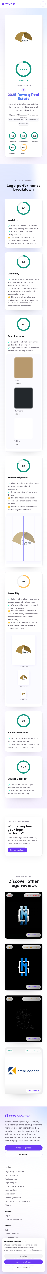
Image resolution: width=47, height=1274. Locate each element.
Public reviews (11, 1179)
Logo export (10, 1194)
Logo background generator (17, 1201)
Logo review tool (12, 1175)
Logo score (23, 80)
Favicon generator (13, 1197)
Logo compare (11, 1183)
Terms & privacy (11, 1234)
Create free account (13, 1219)
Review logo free (23, 1148)
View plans (23, 1154)
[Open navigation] (43, 4)
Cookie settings (11, 1237)
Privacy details (23, 1268)
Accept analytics (24, 1262)
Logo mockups (11, 1190)
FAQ (6, 1230)
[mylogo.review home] (10, 4)
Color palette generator (15, 1186)
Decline (23, 1256)
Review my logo (17, 850)
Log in (7, 1215)
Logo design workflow (14, 1171)
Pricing (8, 1205)
